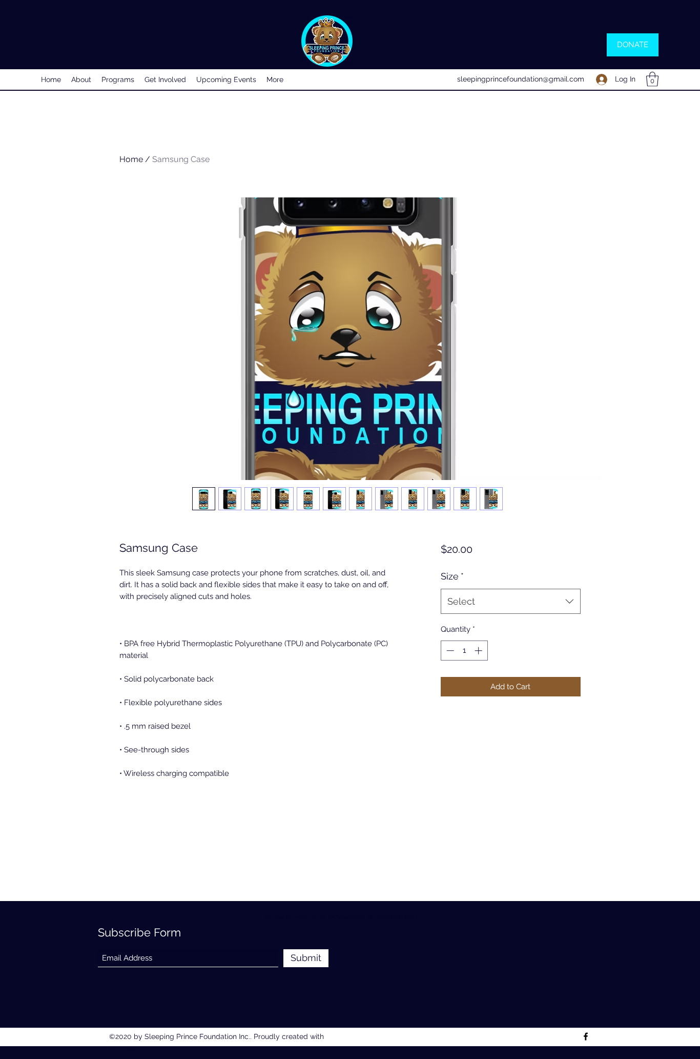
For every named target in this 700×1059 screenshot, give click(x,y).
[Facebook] (586, 1036)
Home (131, 159)
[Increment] (479, 650)
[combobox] (511, 601)
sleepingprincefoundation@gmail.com (520, 79)
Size (452, 576)
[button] (652, 79)
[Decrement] (449, 650)
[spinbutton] (464, 650)
